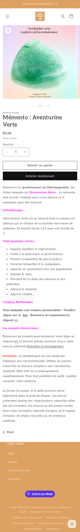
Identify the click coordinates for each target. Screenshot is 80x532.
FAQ (10, 453)
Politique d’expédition (23, 523)
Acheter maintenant (40, 176)
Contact (12, 462)
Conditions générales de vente (55, 523)
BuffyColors (24, 507)
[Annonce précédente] (7, 4)
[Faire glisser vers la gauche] (32, 106)
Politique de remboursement (46, 512)
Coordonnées (53, 529)
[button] (7, 16)
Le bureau (13, 478)
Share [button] (10, 432)
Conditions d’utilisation (58, 517)
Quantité (8, 144)
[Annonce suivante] (73, 4)
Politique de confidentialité (27, 517)
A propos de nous (18, 470)
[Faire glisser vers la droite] (48, 106)
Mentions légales (33, 529)
